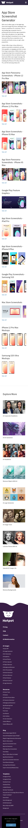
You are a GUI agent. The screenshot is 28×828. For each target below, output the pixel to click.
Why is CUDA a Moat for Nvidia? (10, 754)
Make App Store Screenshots (10, 749)
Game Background (7, 800)
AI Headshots (6, 656)
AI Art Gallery (6, 716)
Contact (5, 635)
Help (4, 631)
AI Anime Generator (8, 672)
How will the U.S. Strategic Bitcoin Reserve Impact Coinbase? (13, 794)
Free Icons (5, 710)
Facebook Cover (7, 782)
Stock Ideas (5, 751)
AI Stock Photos (7, 659)
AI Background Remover (9, 667)
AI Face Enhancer (7, 678)
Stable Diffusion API (8, 724)
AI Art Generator (7, 654)
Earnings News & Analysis (9, 765)
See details (12, 821)
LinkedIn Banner (7, 787)
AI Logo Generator (7, 683)
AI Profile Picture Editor (9, 697)
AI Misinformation (8, 639)
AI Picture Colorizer (7, 680)
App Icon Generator (7, 746)
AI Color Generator (7, 718)
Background (6, 808)
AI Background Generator (9, 702)
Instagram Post (7, 776)
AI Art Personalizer (7, 670)
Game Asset (6, 797)
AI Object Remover (7, 664)
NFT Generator (6, 708)
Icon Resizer (6, 713)
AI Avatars (5, 694)
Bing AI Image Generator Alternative (12, 738)
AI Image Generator (8, 651)
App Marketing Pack (8, 705)
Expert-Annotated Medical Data (10, 767)
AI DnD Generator (7, 803)
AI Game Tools (6, 692)
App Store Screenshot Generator (11, 759)
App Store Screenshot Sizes (9, 743)
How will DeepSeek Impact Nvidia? (11, 735)
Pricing (5, 627)
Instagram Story (7, 779)
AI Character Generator (8, 700)
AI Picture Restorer (7, 675)
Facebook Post (6, 784)
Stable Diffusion (7, 721)
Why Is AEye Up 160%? (8, 805)
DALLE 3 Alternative (8, 741)
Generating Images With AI (9, 733)
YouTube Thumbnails (8, 790)
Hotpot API (6, 648)
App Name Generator (8, 757)
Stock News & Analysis (8, 762)
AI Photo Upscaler (7, 662)
